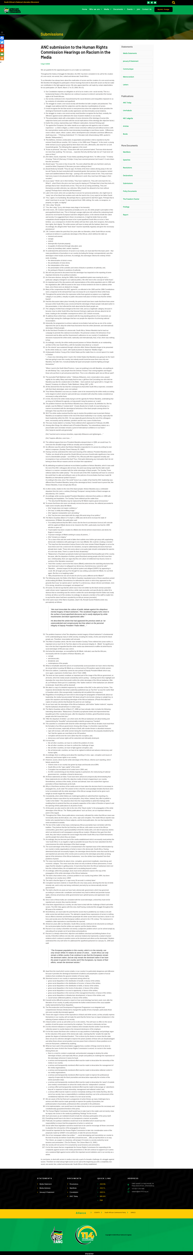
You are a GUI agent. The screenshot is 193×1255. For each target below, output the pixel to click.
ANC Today (127, 103)
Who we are (94, 9)
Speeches (126, 160)
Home (84, 9)
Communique (128, 69)
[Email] (2, 54)
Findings (126, 207)
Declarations (128, 175)
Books (125, 134)
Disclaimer (89, 1254)
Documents (118, 9)
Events (130, 9)
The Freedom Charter (131, 199)
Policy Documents (130, 191)
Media (106, 9)
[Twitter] (2, 42)
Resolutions (127, 168)
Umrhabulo (127, 110)
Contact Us (146, 9)
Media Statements (130, 53)
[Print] (2, 50)
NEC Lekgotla (128, 118)
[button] (173, 2)
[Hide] (1, 62)
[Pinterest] (2, 46)
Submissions (128, 183)
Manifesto (127, 152)
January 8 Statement (130, 61)
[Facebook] (2, 38)
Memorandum (128, 77)
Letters (125, 85)
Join (138, 9)
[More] (2, 58)
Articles (126, 126)
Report (125, 215)
